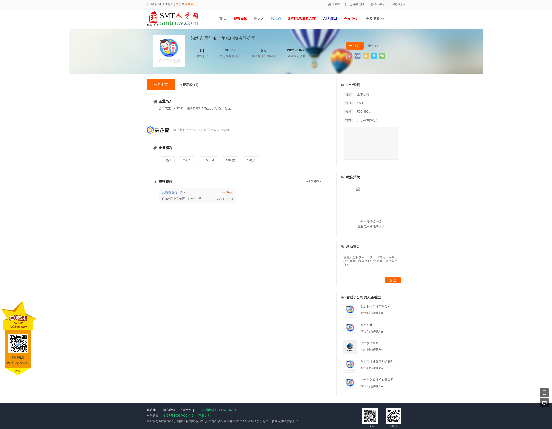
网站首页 (337, 4)
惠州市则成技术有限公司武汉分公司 (384, 379)
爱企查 (211, 130)
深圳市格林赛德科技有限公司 (380, 361)
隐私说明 (169, 410)
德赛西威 (366, 325)
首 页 (223, 18)
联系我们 (153, 410)
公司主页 (161, 85)
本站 (364, 313)
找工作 (276, 18)
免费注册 (190, 4)
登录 (178, 4)
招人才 (259, 18)
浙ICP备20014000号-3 (178, 415)
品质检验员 (169, 192)
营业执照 (204, 415)
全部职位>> (313, 181)
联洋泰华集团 (369, 343)
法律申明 (185, 410)
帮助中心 (380, 4)
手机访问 (358, 4)
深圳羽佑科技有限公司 (375, 306)
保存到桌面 (398, 4)
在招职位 (188, 85)
